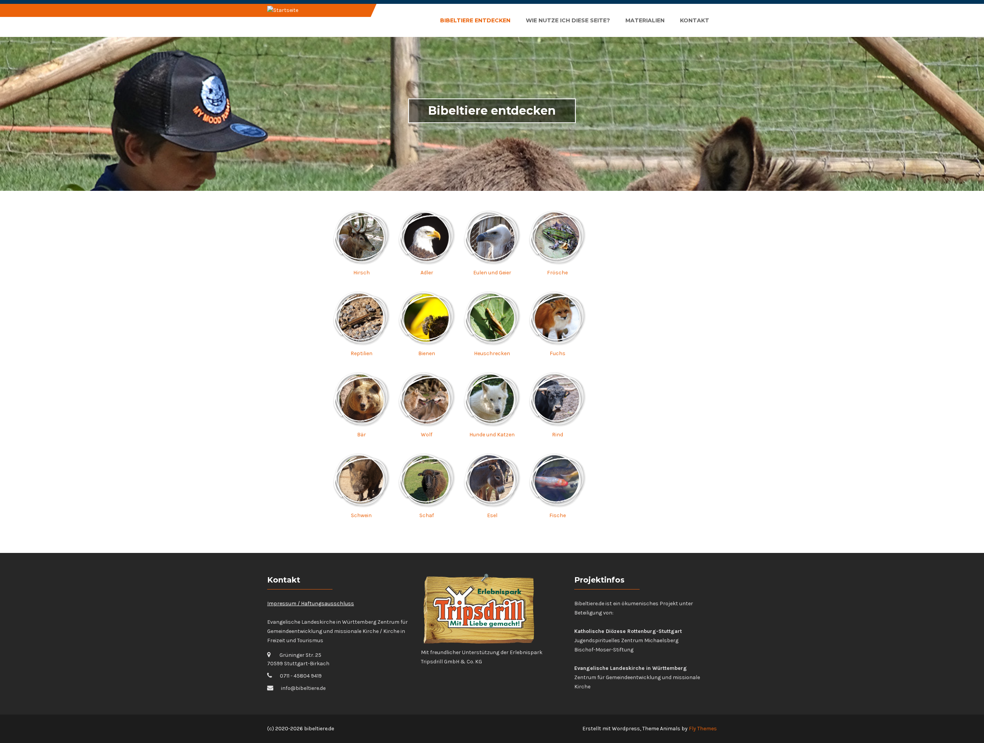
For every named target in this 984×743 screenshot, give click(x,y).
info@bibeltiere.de (303, 688)
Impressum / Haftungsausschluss (310, 603)
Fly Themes (703, 728)
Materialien (645, 20)
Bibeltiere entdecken (475, 20)
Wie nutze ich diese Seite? (568, 20)
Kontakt (694, 20)
